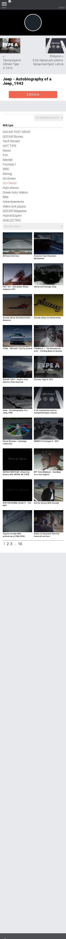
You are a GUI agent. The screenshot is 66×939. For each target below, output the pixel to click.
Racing (7, 173)
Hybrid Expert (12, 215)
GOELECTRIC (12, 220)
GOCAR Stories (13, 136)
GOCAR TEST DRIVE (16, 132)
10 (20, 544)
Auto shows (11, 187)
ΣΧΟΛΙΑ (33, 94)
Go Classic (10, 183)
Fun (5, 155)
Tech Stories (11, 141)
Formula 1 (9, 164)
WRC (6, 169)
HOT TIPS (9, 146)
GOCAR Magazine (15, 211)
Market (8, 160)
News (7, 150)
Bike (5, 197)
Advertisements (13, 201)
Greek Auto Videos (15, 192)
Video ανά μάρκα (14, 206)
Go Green (9, 178)
